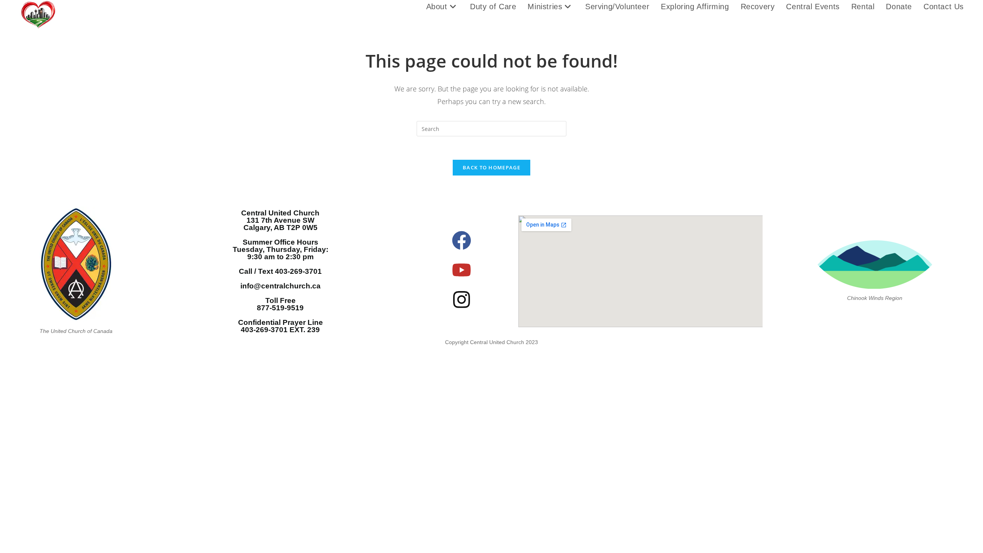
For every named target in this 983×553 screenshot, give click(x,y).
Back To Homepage (491, 167)
